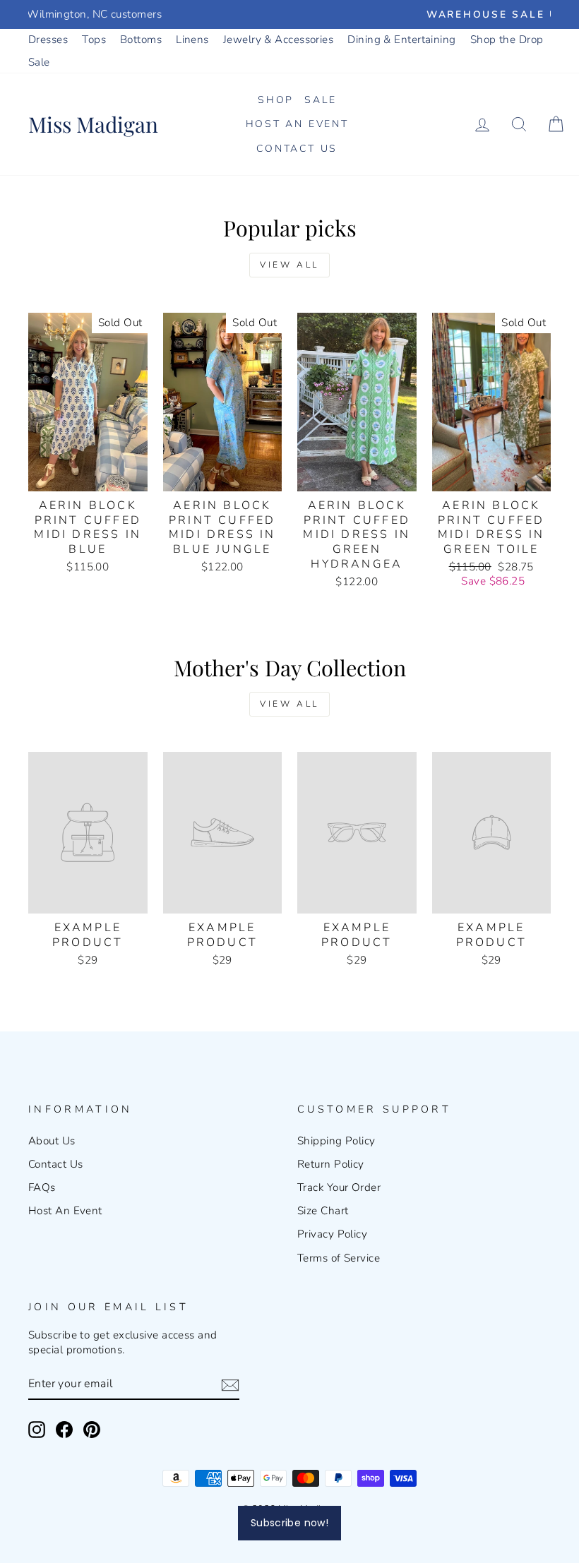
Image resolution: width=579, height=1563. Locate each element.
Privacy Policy (332, 1234)
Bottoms (141, 39)
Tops (94, 39)
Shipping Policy (336, 1141)
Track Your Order (339, 1187)
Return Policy (330, 1164)
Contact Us (297, 148)
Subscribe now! (289, 1523)
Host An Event (65, 1211)
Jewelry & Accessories (278, 39)
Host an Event (297, 124)
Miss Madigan (93, 124)
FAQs (42, 1187)
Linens (192, 39)
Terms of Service (338, 1258)
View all (289, 264)
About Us (52, 1141)
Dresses (48, 39)
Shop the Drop (507, 39)
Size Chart (323, 1211)
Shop (276, 100)
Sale (39, 62)
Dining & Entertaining (401, 39)
